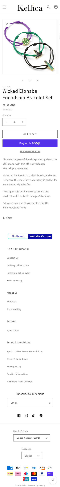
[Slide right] (37, 80)
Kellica (25, 485)
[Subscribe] (49, 403)
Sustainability (14, 309)
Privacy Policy (14, 366)
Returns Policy (14, 280)
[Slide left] (22, 80)
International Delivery (18, 272)
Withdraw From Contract (20, 381)
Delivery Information (18, 265)
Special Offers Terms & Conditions (25, 351)
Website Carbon (40, 236)
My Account (13, 330)
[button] (4, 7)
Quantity (6, 115)
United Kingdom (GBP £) (28, 437)
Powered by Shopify (36, 485)
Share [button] (9, 217)
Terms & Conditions (17, 358)
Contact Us (12, 257)
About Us (12, 301)
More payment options (30, 151)
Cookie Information (17, 374)
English (28, 455)
